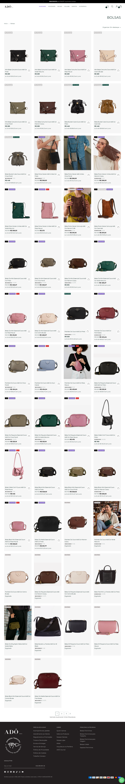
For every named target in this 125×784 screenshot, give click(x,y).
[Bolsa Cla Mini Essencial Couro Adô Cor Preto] (18, 257)
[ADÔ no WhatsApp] (20, 772)
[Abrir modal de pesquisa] (112, 6)
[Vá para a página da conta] (116, 6)
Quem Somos (61, 731)
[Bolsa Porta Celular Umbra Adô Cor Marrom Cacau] (107, 153)
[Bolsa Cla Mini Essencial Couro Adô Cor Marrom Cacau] (77, 257)
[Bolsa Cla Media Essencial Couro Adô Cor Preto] (47, 518)
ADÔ (19, 776)
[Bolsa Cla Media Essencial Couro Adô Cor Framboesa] (47, 675)
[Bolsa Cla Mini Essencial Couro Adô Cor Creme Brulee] (47, 309)
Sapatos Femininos (86, 747)
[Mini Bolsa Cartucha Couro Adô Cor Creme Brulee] (107, 48)
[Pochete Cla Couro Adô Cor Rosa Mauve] (77, 362)
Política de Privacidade (41, 750)
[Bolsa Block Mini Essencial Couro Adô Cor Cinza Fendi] (77, 466)
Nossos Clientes (62, 737)
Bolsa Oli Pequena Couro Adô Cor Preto (77, 644)
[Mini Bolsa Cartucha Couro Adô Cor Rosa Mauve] (77, 48)
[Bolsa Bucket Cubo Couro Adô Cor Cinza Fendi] (18, 153)
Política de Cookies (39, 753)
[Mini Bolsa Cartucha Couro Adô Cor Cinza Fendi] (18, 100)
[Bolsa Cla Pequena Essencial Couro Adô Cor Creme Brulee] (77, 570)
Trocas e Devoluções (40, 740)
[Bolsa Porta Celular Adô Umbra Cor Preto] (47, 153)
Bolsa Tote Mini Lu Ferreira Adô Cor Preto (107, 592)
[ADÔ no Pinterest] (14, 772)
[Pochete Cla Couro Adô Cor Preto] (77, 309)
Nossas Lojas (61, 740)
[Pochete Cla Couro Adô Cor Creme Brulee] (18, 570)
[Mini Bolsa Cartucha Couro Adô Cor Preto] (18, 48)
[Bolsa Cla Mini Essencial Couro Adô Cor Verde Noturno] (107, 257)
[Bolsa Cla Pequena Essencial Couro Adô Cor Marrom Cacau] (47, 570)
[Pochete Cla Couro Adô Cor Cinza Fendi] (18, 362)
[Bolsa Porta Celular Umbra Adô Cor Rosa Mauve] (47, 205)
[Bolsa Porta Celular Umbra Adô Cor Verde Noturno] (18, 205)
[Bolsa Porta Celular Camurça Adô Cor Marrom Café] (77, 205)
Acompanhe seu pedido (41, 731)
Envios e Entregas (39, 743)
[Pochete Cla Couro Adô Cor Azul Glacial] (47, 362)
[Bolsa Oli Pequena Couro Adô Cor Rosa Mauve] (107, 623)
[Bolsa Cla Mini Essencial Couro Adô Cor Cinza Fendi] (47, 257)
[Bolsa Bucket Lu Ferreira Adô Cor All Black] (47, 623)
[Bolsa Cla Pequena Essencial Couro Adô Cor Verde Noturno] (47, 414)
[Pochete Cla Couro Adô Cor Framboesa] (107, 309)
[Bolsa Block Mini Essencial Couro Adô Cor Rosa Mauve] (18, 518)
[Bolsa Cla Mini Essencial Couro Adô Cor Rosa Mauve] (18, 309)
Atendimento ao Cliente (41, 734)
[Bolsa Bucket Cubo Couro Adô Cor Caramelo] (107, 100)
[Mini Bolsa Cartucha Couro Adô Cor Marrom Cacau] (47, 100)
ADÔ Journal (61, 750)
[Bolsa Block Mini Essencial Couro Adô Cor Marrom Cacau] (107, 466)
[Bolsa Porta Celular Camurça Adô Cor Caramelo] (107, 205)
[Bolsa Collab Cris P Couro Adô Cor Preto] (107, 414)
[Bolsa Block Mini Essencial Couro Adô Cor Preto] (47, 466)
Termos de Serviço (39, 746)
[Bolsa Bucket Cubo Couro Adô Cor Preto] (77, 100)
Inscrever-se (40, 766)
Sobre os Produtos (63, 734)
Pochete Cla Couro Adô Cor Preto (75, 331)
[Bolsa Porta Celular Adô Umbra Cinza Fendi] (77, 153)
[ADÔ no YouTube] (23, 772)
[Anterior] (44, 1)
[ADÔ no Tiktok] (17, 772)
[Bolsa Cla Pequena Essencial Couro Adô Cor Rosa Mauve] (77, 414)
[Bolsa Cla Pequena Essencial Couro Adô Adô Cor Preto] (107, 362)
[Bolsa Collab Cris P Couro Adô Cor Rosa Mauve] (18, 466)
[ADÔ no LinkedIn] (11, 772)
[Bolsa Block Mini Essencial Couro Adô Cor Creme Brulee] (18, 675)
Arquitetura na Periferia (65, 746)
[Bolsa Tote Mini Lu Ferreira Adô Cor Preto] (107, 570)
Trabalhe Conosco (39, 756)
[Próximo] (82, 1)
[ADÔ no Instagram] (8, 772)
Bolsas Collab (84, 744)
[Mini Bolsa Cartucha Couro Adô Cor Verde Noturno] (47, 48)
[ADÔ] (8, 6)
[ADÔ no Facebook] (5, 772)
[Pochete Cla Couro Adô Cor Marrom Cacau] (77, 518)
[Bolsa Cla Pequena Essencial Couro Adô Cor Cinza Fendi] (18, 414)
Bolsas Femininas (86, 731)
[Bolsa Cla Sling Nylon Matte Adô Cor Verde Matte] (18, 623)
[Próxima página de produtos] (70, 713)
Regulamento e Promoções (42, 737)
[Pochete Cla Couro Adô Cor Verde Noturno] (107, 518)
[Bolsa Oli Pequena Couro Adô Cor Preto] (77, 623)
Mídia (58, 743)
